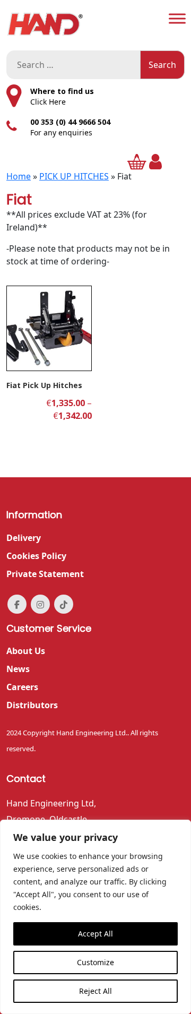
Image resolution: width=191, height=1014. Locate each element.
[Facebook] (17, 604)
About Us (25, 651)
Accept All (95, 934)
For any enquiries (61, 132)
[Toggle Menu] (177, 18)
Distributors (32, 705)
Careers (22, 687)
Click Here (48, 102)
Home (18, 176)
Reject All (95, 991)
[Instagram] (40, 604)
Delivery (23, 538)
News (18, 669)
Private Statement (45, 574)
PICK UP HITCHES (74, 176)
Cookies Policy (36, 556)
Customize (95, 962)
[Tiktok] (63, 604)
